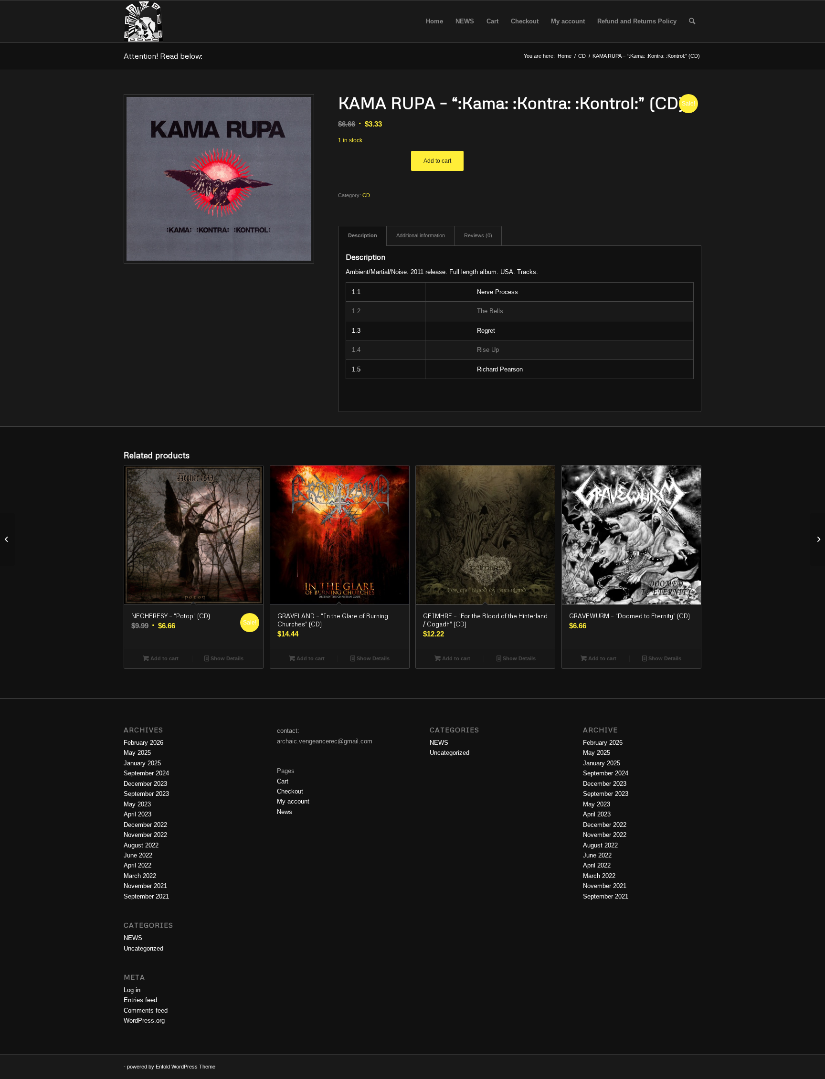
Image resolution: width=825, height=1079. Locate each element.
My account (293, 801)
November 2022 (145, 834)
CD (366, 195)
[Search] (692, 21)
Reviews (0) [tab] (478, 235)
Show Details (226, 658)
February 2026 (143, 742)
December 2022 (145, 824)
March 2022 (140, 875)
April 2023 (137, 814)
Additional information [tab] (420, 235)
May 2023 (137, 804)
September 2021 (146, 896)
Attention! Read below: (163, 56)
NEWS (133, 937)
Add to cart (437, 161)
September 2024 (146, 773)
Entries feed (140, 1000)
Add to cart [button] (164, 658)
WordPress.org (144, 1020)
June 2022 (138, 855)
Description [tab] (362, 235)
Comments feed (146, 1010)
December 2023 (145, 783)
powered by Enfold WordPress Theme (171, 1066)
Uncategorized (143, 948)
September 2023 (146, 793)
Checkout (290, 791)
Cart (282, 781)
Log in (132, 990)
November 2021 (145, 885)
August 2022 (141, 845)
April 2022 (137, 865)
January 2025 (142, 763)
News (284, 811)
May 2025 (137, 752)
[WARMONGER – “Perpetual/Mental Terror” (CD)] (7, 539)
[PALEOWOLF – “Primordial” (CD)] (817, 539)
